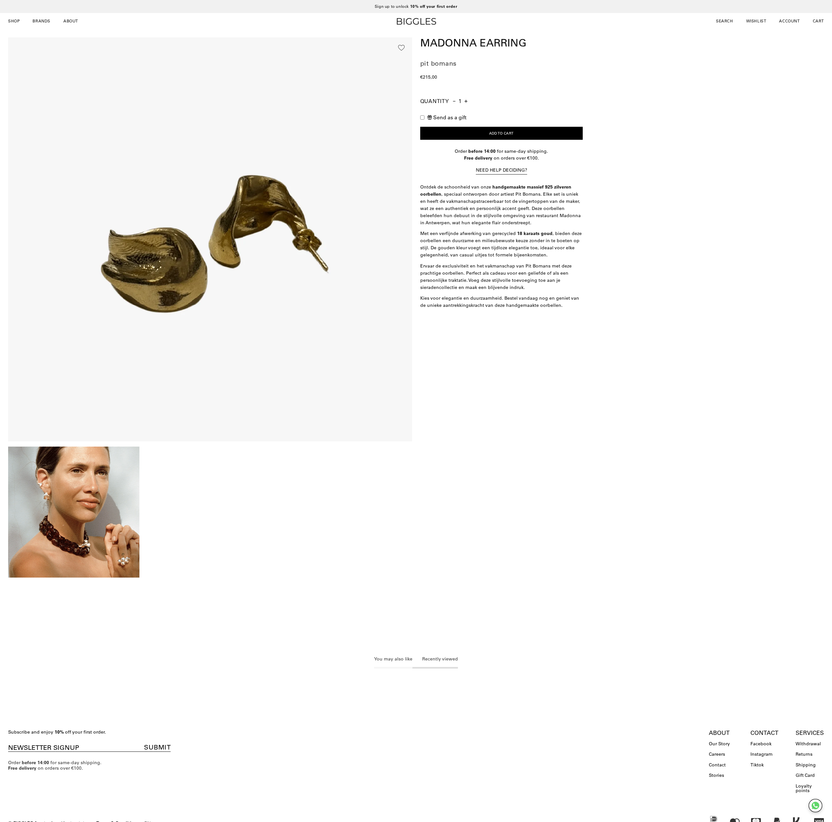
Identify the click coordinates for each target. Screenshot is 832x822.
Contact (717, 765)
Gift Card (805, 775)
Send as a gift (449, 117)
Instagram (761, 754)
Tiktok (757, 765)
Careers (717, 754)
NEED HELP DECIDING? (501, 170)
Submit (157, 747)
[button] (724, 21)
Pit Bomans (438, 63)
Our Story (719, 744)
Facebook (761, 744)
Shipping (806, 765)
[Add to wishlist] (401, 47)
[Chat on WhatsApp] (815, 805)
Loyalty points (804, 788)
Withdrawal (808, 744)
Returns (804, 754)
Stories (716, 775)
